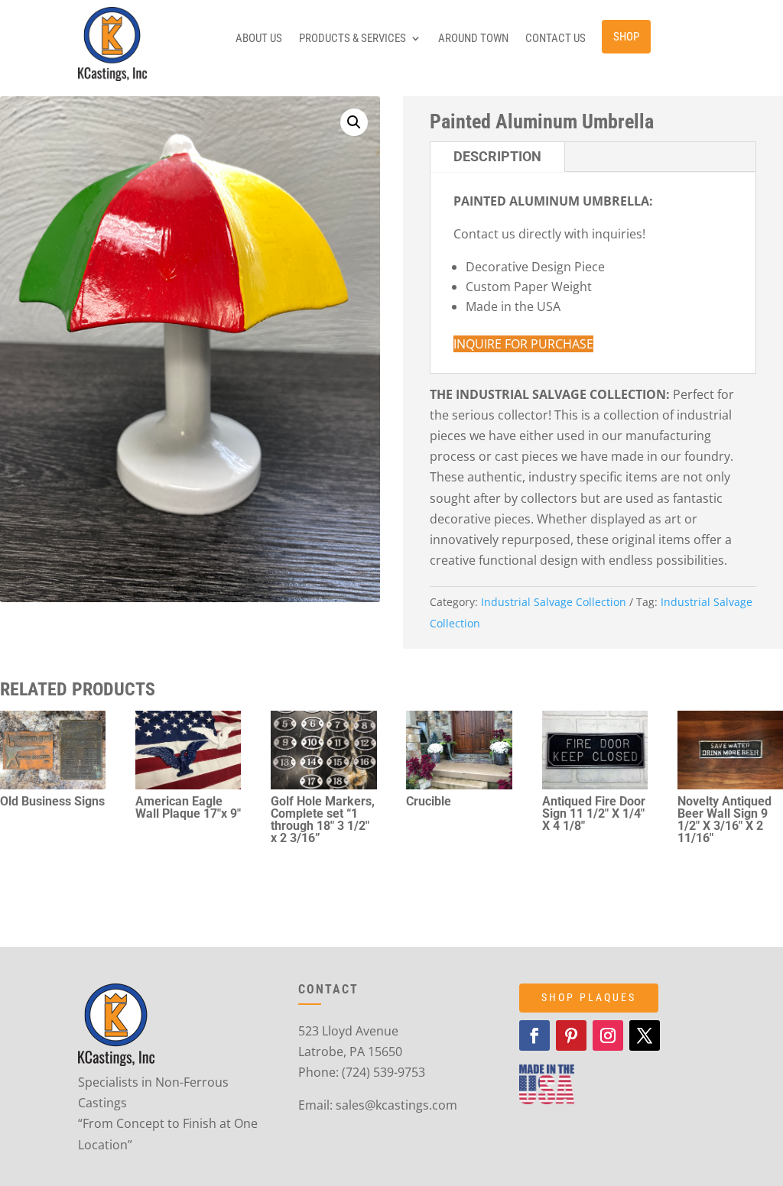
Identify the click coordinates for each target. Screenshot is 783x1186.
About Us (259, 39)
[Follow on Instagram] (608, 1035)
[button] (354, 122)
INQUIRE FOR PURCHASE (523, 343)
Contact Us (555, 39)
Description (497, 156)
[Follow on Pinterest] (571, 1035)
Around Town (473, 39)
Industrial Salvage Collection (553, 602)
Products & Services (352, 39)
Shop (626, 37)
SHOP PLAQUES (588, 997)
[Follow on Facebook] (534, 1035)
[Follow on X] (644, 1035)
